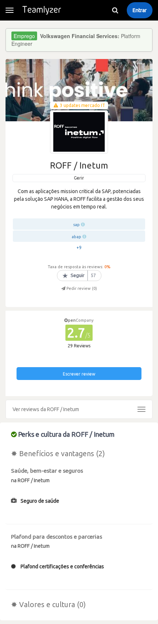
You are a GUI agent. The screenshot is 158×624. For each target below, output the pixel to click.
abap (76, 237)
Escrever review (79, 374)
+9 (79, 247)
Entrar (140, 10)
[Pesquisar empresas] (115, 10)
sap (76, 224)
